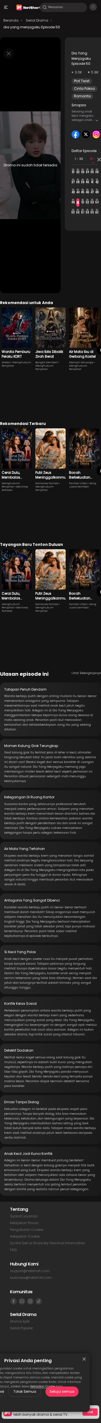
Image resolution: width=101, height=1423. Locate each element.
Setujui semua (62, 1391)
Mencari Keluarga (81, 362)
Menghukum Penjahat (44, 367)
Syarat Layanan (24, 1216)
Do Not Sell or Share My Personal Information (47, 1243)
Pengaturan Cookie (26, 1229)
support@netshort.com (30, 1270)
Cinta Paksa (84, 88)
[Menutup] (84, 1359)
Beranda (11, 20)
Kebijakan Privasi (24, 1222)
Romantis (82, 96)
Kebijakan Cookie (25, 1236)
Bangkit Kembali (46, 362)
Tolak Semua (24, 1391)
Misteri (6, 362)
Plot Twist (81, 81)
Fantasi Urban (78, 483)
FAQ (13, 1249)
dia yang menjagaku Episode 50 (31, 27)
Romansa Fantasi (46, 483)
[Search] (44, 7)
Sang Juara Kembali (82, 485)
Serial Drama (37, 20)
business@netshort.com (31, 1277)
